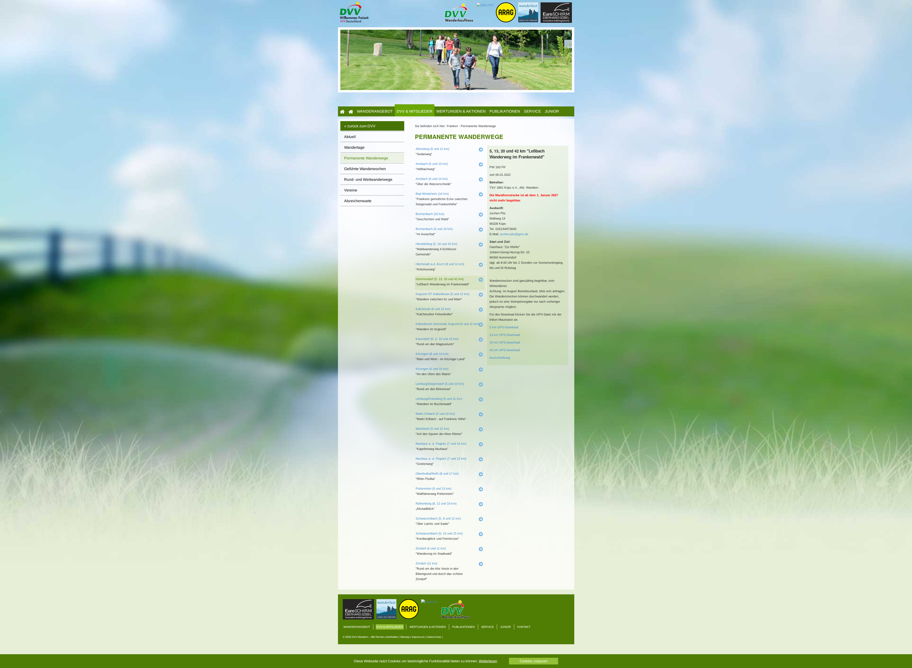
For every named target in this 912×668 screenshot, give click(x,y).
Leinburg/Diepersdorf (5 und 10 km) (440, 384)
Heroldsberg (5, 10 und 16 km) (436, 244)
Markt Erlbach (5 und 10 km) (435, 413)
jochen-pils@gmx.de (514, 234)
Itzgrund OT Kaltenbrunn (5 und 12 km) (442, 294)
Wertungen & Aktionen (461, 111)
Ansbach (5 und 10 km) (432, 164)
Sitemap (404, 636)
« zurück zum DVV (359, 126)
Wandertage (354, 147)
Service (532, 111)
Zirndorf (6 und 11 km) (431, 548)
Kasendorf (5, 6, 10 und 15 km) (437, 339)
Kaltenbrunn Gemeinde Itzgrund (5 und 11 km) (447, 324)
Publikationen (504, 111)
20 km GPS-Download (504, 342)
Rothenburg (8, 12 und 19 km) (436, 503)
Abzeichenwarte (357, 201)
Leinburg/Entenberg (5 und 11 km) (439, 399)
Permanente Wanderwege (366, 158)
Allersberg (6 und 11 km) (432, 149)
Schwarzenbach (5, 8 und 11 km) (438, 518)
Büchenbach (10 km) (430, 214)
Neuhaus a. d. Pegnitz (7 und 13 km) (441, 458)
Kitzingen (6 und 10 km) (432, 369)
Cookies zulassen (533, 661)
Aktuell (350, 137)
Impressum (418, 636)
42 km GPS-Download (504, 350)
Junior (552, 111)
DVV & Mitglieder (414, 111)
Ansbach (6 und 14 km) (432, 179)
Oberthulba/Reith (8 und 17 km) (437, 473)
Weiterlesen (488, 661)
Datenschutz (434, 636)
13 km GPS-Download (504, 335)
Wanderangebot (375, 111)
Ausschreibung (499, 357)
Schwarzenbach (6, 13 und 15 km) (439, 533)
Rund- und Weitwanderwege (368, 179)
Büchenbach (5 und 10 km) (434, 229)
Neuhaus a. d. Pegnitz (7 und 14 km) (441, 443)
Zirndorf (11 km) (426, 563)
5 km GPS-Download (503, 327)
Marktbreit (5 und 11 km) (432, 428)
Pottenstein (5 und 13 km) (433, 488)
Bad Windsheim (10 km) (432, 194)
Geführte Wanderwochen (365, 169)
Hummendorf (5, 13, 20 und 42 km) (440, 279)
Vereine (350, 190)
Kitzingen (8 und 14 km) (432, 354)
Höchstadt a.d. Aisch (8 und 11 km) (440, 264)
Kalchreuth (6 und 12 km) (433, 309)
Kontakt (523, 627)
